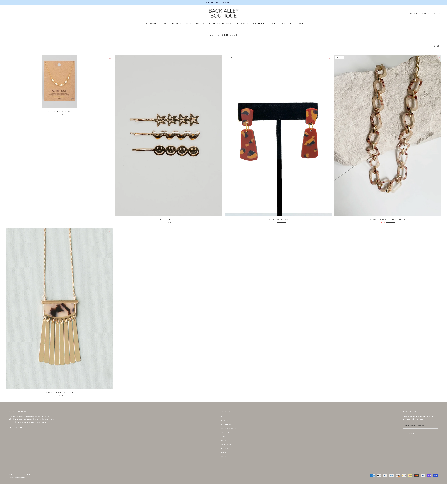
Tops (164, 23)
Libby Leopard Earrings (278, 219)
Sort (437, 46)
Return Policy (225, 432)
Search (425, 13)
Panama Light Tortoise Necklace (387, 219)
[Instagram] (16, 427)
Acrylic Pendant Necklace (59, 392)
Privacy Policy (226, 444)
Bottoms (176, 23)
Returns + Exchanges (228, 428)
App (222, 416)
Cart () (437, 13)
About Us (224, 420)
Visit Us (223, 440)
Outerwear (242, 23)
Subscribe (412, 433)
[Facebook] (10, 427)
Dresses (200, 23)
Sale (301, 23)
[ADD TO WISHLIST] (110, 58)
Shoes (274, 23)
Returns (223, 456)
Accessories (259, 23)
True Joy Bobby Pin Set (168, 219)
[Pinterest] (21, 427)
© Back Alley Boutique (20, 474)
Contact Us (225, 436)
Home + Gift (288, 23)
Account (414, 13)
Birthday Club (226, 424)
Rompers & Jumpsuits (220, 23)
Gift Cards (224, 448)
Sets (188, 23)
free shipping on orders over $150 (223, 2)
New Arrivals (150, 23)
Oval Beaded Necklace (59, 111)
